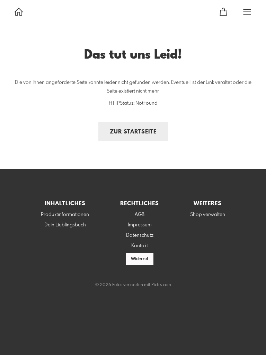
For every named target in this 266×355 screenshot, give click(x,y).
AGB (139, 214)
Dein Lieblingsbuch (65, 225)
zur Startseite (133, 132)
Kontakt (139, 245)
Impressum (140, 225)
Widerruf (139, 259)
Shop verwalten (207, 214)
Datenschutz (139, 235)
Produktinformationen (65, 214)
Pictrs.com (161, 285)
